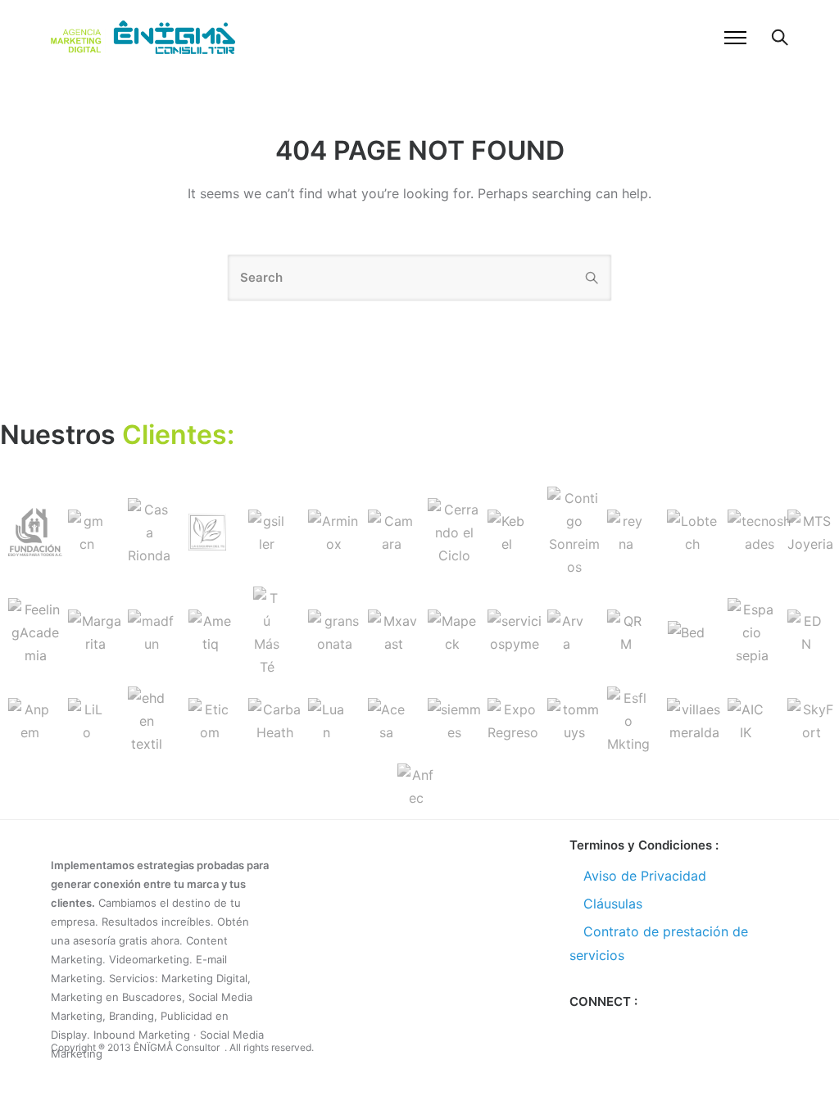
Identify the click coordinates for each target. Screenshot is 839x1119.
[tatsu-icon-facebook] (576, 1028)
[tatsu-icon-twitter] (603, 1028)
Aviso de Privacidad (644, 876)
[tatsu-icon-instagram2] (631, 1028)
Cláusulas (612, 903)
